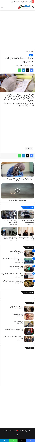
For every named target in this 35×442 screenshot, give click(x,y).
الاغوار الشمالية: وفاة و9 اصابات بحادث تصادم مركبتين (27, 221)
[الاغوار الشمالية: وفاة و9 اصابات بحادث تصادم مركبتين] (26, 214)
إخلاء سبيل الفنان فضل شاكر (17, 314)
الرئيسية (30, 52)
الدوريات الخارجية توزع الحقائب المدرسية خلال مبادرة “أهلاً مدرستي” (18, 2)
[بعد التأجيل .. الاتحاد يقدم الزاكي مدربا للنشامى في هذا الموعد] (29, 276)
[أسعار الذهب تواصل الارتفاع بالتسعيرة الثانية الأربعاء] (29, 283)
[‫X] (27, 70)
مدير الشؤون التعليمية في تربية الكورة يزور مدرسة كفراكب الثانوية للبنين (10, 238)
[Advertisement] (17, 29)
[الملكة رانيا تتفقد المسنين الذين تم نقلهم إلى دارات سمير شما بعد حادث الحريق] (26, 231)
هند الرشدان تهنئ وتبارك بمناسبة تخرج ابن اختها (14, 329)
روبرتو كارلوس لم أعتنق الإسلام (16, 251)
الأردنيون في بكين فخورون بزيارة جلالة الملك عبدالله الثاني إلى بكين (12, 260)
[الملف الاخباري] (24, 7)
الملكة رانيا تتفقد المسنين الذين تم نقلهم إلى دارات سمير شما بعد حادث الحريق (26, 238)
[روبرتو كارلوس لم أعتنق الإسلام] (29, 253)
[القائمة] (2, 7)
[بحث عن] (33, 7)
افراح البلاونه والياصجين (18, 322)
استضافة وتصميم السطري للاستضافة (10, 431)
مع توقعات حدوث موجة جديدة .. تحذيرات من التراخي (10, 221)
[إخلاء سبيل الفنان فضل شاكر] (29, 316)
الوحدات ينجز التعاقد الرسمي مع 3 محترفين (15, 266)
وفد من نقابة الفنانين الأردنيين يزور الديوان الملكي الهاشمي (13, 337)
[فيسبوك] (31, 70)
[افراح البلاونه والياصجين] (29, 324)
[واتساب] (19, 70)
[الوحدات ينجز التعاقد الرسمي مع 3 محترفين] (29, 268)
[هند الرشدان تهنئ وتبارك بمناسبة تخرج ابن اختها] (29, 331)
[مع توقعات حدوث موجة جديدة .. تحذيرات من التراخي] (9, 214)
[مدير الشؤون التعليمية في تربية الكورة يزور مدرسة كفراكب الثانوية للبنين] (9, 231)
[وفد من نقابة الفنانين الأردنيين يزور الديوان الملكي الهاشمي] (29, 339)
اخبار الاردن (29, 148)
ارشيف (27, 52)
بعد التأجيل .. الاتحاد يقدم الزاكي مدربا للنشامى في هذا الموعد (12, 275)
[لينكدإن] (23, 70)
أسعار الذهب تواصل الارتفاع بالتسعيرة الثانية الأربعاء (12, 281)
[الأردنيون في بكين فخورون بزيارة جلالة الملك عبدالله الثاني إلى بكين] (29, 261)
